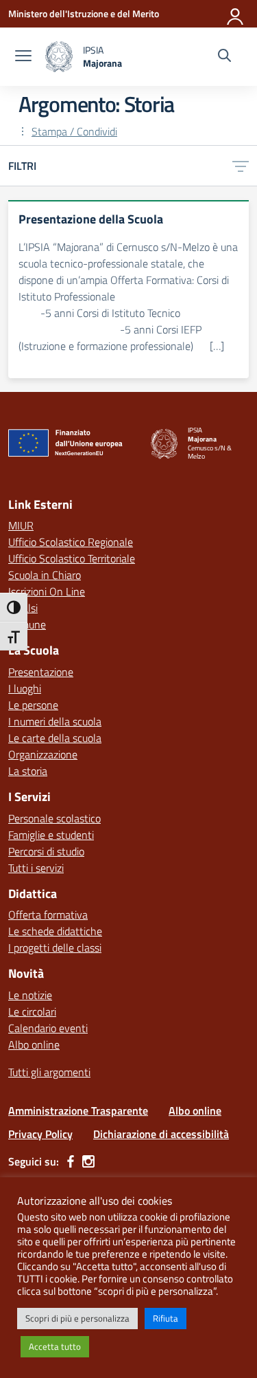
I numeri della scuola (54, 721)
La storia (27, 771)
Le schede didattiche (55, 931)
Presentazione (40, 672)
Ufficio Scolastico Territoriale (71, 558)
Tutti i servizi (36, 868)
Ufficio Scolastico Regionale (70, 542)
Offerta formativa (48, 914)
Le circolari (32, 1011)
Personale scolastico (54, 818)
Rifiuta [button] (165, 1318)
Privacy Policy (40, 1134)
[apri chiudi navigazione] (23, 57)
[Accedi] (236, 13)
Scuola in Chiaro (44, 575)
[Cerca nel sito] (224, 57)
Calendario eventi (48, 1028)
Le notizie (30, 995)
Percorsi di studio (46, 851)
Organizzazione (42, 754)
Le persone (33, 705)
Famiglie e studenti (51, 835)
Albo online (34, 1044)
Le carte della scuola (54, 738)
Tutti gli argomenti (49, 1072)
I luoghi (24, 688)
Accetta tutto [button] (55, 1346)
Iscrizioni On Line (46, 591)
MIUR (21, 525)
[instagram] (88, 1161)
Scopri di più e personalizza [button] (77, 1318)
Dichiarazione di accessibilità (161, 1134)
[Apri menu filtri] (240, 166)
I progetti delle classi (54, 947)
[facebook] (70, 1161)
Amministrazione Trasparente (78, 1110)
